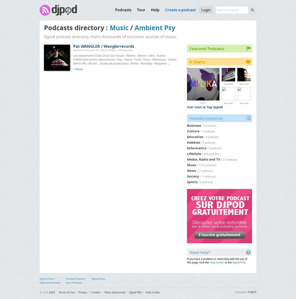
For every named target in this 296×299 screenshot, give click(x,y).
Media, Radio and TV (203, 159)
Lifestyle (194, 153)
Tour (141, 9)
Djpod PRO (135, 292)
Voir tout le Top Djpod (205, 107)
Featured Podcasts (50, 282)
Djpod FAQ (239, 262)
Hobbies (193, 142)
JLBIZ (52, 292)
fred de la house (228, 84)
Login (206, 9)
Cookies (96, 292)
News (191, 170)
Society (193, 176)
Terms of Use (67, 292)
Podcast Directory (76, 278)
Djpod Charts (47, 278)
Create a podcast (180, 9)
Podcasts (123, 9)
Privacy (82, 292)
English (252, 292)
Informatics (196, 148)
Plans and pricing (114, 292)
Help (155, 9)
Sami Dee (244, 84)
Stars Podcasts (74, 282)
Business (194, 125)
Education (195, 137)
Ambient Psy (155, 27)
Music (119, 27)
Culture (193, 131)
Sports (192, 182)
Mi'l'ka (203, 103)
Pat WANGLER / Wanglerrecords (103, 46)
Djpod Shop (98, 278)
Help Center (217, 262)
